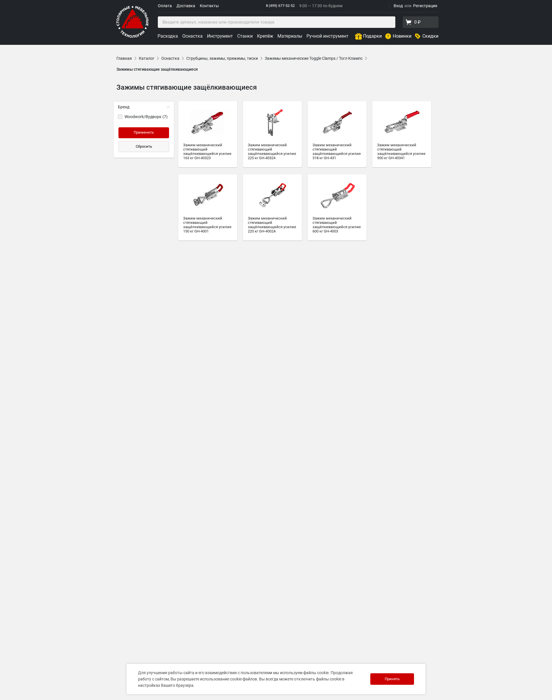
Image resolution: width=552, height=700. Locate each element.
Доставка (186, 5)
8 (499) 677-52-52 (280, 5)
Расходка (168, 36)
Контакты (209, 5)
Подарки (372, 36)
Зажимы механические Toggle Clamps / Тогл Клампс (314, 58)
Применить (144, 132)
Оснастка (192, 36)
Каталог (146, 58)
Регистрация (425, 5)
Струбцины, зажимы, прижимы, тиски (222, 58)
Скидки (430, 36)
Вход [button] (398, 5)
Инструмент (220, 36)
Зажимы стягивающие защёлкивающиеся (157, 69)
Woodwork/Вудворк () (146, 116)
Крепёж (265, 36)
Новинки (402, 36)
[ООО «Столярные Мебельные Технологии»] (132, 36)
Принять (392, 679)
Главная (124, 58)
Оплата (165, 5)
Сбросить (144, 146)
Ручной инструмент (327, 36)
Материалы (289, 36)
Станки (245, 36)
